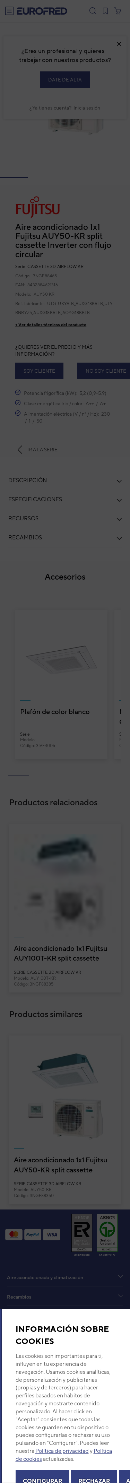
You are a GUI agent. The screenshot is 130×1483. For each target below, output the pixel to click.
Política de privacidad (61, 1451)
